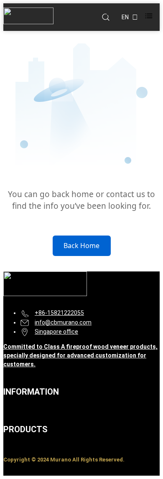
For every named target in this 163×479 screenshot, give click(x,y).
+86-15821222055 (59, 312)
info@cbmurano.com (63, 322)
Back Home (81, 245)
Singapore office (56, 331)
